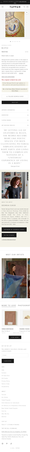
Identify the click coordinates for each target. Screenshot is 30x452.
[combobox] (24, 7)
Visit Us (4, 411)
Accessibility (5, 386)
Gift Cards (5, 378)
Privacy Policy (6, 381)
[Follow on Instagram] (2, 443)
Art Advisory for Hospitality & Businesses (14, 405)
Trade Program (6, 400)
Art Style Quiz (6, 375)
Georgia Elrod (6, 45)
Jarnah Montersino (8, 329)
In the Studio (9, 235)
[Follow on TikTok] (11, 443)
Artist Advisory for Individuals (10, 403)
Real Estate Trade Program (10, 408)
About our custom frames (8, 76)
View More (15, 337)
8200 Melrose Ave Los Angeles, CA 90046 (14, 431)
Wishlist (4, 416)
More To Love (9, 305)
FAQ (3, 370)
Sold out (15, 102)
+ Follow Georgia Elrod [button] (9, 239)
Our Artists (5, 397)
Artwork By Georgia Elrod (14, 229)
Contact (4, 373)
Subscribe (8, 361)
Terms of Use (5, 384)
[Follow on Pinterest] (7, 443)
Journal (4, 394)
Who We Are (5, 414)
